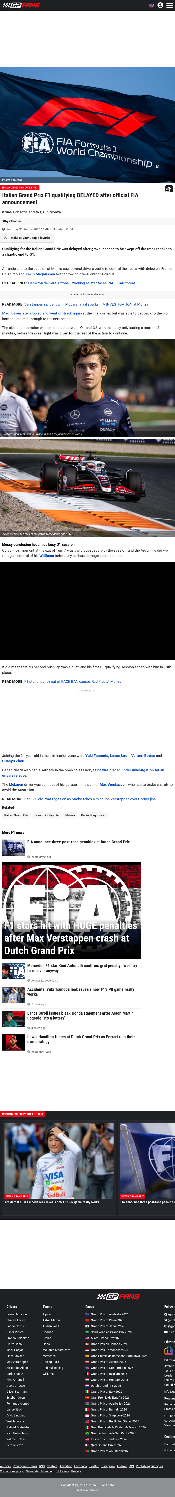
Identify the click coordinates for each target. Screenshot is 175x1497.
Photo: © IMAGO (12, 179)
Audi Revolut (51, 1326)
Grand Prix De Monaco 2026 (109, 1350)
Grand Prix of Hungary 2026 (109, 1379)
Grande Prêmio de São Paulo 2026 (113, 1433)
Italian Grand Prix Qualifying (19, 187)
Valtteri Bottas (143, 755)
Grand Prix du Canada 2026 (109, 1344)
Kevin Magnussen (40, 274)
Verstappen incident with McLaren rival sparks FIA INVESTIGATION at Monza (86, 304)
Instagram (108, 1466)
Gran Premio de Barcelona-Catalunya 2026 (119, 1356)
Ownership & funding (40, 1471)
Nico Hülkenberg (17, 1433)
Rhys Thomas (12, 221)
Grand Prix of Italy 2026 (106, 1391)
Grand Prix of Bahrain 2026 (109, 1409)
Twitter (94, 1466)
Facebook (80, 1466)
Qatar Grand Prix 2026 (106, 1445)
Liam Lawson (15, 1356)
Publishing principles (149, 1466)
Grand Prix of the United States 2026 (115, 1421)
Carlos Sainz (14, 1373)
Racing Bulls (51, 1362)
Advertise (66, 1466)
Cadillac (48, 1332)
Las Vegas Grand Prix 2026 (109, 1439)
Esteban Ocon (15, 1397)
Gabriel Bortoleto (17, 1427)
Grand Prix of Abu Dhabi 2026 (110, 1451)
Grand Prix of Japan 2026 (108, 1326)
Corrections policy (12, 1471)
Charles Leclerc (16, 1320)
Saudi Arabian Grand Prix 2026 (111, 1332)
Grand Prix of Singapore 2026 (110, 1415)
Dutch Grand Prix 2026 (106, 1385)
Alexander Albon (17, 1368)
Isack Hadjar (14, 1350)
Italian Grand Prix (16, 815)
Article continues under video (87, 294)
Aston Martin (51, 1320)
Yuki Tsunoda (96, 755)
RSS (42, 1466)
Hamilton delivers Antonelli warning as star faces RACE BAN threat (81, 283)
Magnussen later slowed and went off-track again (42, 313)
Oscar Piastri (14, 1332)
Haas (46, 1344)
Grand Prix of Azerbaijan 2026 (111, 1403)
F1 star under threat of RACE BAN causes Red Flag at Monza (72, 681)
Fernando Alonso (17, 1403)
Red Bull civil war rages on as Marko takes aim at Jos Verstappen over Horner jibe (90, 799)
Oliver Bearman (16, 1391)
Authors (5, 1466)
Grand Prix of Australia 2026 (109, 1314)
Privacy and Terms (25, 1466)
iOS (131, 1466)
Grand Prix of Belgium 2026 (109, 1373)
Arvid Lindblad (15, 1415)
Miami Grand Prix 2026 (106, 1338)
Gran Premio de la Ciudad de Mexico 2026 (118, 1427)
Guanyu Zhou (13, 761)
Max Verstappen (113, 784)
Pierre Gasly (14, 1344)
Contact (52, 1466)
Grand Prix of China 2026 (107, 1320)
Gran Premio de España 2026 (110, 1397)
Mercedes (49, 1356)
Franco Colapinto (47, 815)
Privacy (76, 1471)
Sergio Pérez (14, 1445)
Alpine (47, 1314)
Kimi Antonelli (15, 1379)
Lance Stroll (120, 755)
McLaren (16, 784)
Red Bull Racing (53, 1368)
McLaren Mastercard (56, 1350)
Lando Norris (15, 1326)
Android (122, 1466)
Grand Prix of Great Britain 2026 (112, 1368)
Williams (46, 556)
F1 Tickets (62, 1471)
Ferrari (47, 1338)
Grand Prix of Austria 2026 (108, 1362)
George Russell (16, 1385)
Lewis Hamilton (16, 1314)
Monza (70, 815)
